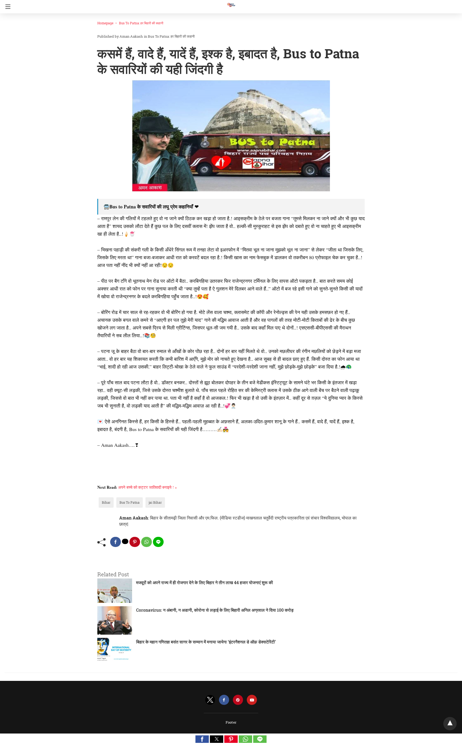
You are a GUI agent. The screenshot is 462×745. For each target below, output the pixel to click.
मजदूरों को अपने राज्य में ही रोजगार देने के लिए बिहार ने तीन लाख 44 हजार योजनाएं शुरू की (204, 582)
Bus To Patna (130, 502)
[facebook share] (115, 542)
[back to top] (450, 723)
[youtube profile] (252, 700)
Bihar (106, 502)
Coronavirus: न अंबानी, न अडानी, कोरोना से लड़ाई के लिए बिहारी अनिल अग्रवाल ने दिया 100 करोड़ (215, 610)
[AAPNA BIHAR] (231, 2)
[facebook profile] (224, 700)
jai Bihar (155, 502)
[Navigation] (6, 6)
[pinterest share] (134, 542)
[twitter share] (125, 541)
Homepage (105, 23)
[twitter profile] (210, 700)
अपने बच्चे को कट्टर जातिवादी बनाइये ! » (147, 487)
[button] (202, 739)
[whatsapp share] (146, 542)
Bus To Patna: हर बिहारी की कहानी (141, 23)
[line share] (158, 542)
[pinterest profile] (238, 700)
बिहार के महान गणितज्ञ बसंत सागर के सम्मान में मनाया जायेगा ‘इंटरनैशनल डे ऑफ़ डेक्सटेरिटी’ (206, 642)
